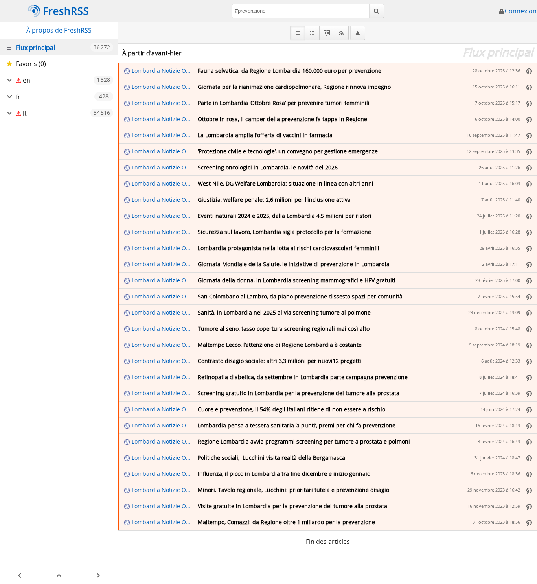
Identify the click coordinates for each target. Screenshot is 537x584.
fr (18, 96)
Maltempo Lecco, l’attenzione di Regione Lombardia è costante (280, 344)
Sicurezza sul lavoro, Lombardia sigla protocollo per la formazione (284, 232)
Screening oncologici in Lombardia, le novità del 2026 (268, 167)
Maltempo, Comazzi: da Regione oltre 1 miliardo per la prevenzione (286, 522)
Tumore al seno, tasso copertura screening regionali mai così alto (284, 328)
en (26, 80)
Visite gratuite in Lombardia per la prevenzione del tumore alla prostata (292, 506)
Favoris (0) (31, 63)
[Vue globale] (312, 33)
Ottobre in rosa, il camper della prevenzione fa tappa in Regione (282, 119)
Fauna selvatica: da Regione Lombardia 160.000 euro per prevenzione (289, 70)
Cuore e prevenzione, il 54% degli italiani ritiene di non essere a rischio (291, 409)
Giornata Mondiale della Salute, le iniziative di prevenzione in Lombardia (294, 264)
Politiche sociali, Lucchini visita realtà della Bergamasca (271, 457)
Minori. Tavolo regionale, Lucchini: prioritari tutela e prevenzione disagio (293, 490)
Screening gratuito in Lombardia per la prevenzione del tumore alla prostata (298, 393)
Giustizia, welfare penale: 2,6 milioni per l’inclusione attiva (274, 199)
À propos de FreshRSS (59, 30)
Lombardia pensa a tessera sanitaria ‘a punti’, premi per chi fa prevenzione (296, 425)
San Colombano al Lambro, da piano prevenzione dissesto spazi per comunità (300, 296)
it (25, 113)
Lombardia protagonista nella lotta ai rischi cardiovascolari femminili (288, 248)
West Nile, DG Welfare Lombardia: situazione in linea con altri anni (285, 183)
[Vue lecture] (327, 33)
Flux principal (35, 47)
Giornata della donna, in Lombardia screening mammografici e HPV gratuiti (296, 280)
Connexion (521, 11)
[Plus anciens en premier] (357, 33)
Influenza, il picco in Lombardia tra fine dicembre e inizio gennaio (284, 473)
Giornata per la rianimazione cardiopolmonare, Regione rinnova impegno (294, 86)
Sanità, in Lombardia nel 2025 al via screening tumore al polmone (284, 312)
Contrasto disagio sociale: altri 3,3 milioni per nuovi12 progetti (279, 361)
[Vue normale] (297, 33)
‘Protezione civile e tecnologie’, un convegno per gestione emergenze (288, 151)
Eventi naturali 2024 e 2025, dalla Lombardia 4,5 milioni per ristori (284, 215)
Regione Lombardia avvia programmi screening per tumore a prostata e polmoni (304, 441)
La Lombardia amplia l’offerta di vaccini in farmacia (265, 135)
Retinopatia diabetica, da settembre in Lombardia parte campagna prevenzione (303, 377)
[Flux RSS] (341, 33)
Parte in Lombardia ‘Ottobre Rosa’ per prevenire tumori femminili (284, 103)
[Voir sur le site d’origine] (529, 71)
